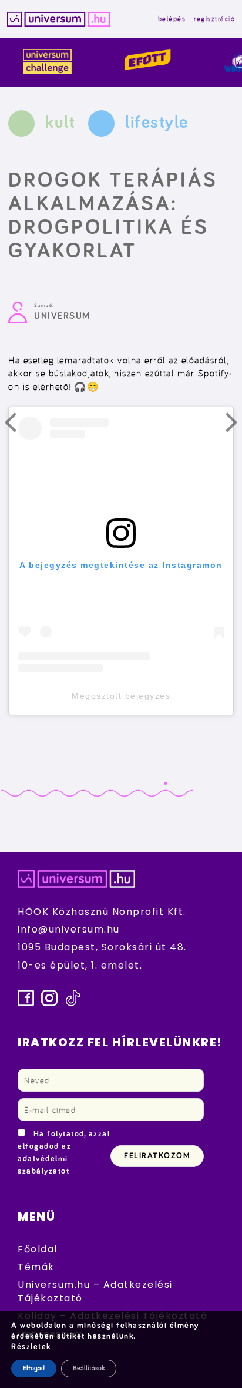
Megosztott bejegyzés (121, 695)
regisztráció (214, 18)
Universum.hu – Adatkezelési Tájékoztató (95, 1291)
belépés (172, 18)
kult (60, 122)
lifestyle (157, 122)
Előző (18, 425)
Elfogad (34, 1368)
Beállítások (89, 1368)
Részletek (31, 1347)
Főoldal (38, 1249)
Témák (36, 1267)
